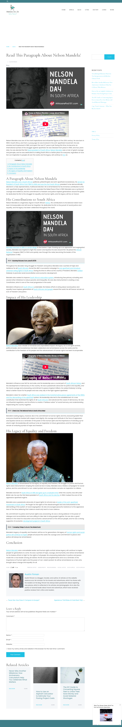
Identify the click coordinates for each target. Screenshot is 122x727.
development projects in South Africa (36, 521)
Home (63, 10)
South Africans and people (43, 289)
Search (109, 57)
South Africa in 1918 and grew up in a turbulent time (40, 493)
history (47, 203)
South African (80, 567)
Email (8, 640)
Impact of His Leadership (16, 169)
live (64, 155)
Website (9, 644)
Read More (12, 688)
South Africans (23, 268)
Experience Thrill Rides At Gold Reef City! (68, 600)
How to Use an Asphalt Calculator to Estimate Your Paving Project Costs (45, 694)
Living (104, 10)
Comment (10, 616)
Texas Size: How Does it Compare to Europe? (23, 600)
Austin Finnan (13, 62)
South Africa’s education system (42, 278)
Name (9, 635)
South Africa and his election (49, 495)
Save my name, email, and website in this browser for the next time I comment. (36, 649)
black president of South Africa (39, 150)
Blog (79, 10)
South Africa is (28, 287)
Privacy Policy (96, 135)
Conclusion (11, 173)
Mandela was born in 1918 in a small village (21, 247)
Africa (71, 10)
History (95, 10)
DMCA (94, 131)
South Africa (71, 567)
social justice (62, 567)
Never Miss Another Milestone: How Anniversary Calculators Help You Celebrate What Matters (18, 676)
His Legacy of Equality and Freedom (19, 171)
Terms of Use (95, 139)
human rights (42, 567)
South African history (73, 383)
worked (79, 271)
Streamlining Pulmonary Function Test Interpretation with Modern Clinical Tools (101, 76)
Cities (87, 10)
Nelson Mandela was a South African (19, 182)
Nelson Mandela (56, 150)
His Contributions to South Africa (18, 166)
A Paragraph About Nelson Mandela (19, 164)
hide (23, 160)
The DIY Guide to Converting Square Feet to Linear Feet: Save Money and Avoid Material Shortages (71, 692)
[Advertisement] (61, 29)
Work (112, 10)
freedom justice (31, 567)
